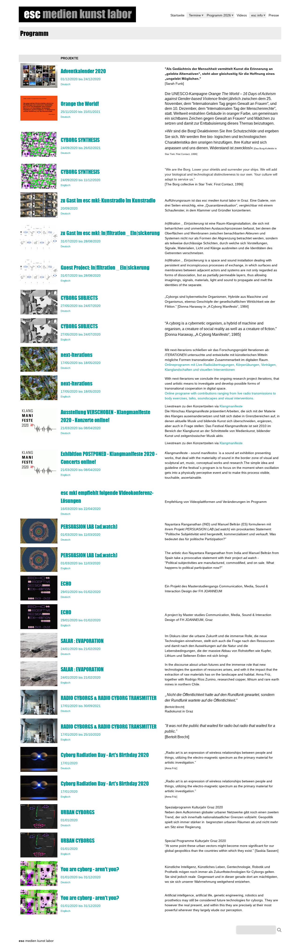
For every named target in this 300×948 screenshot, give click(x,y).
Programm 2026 (219, 15)
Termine (195, 15)
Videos (242, 15)
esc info (257, 15)
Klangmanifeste (231, 406)
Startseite (177, 15)
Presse (274, 15)
